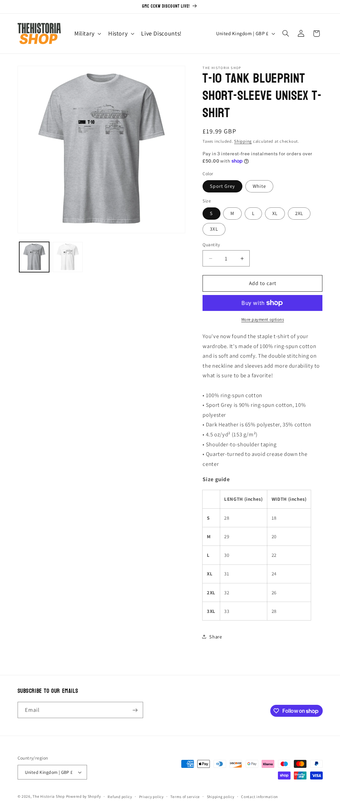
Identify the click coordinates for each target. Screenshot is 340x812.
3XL (214, 229)
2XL (299, 213)
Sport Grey (222, 186)
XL (275, 213)
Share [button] (215, 636)
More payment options (262, 319)
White (259, 186)
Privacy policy (151, 796)
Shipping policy (220, 796)
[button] (87, 33)
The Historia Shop (49, 796)
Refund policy (120, 796)
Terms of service (185, 796)
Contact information (259, 796)
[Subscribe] (134, 710)
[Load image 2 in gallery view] (68, 257)
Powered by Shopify (83, 796)
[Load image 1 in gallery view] (34, 257)
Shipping (243, 141)
